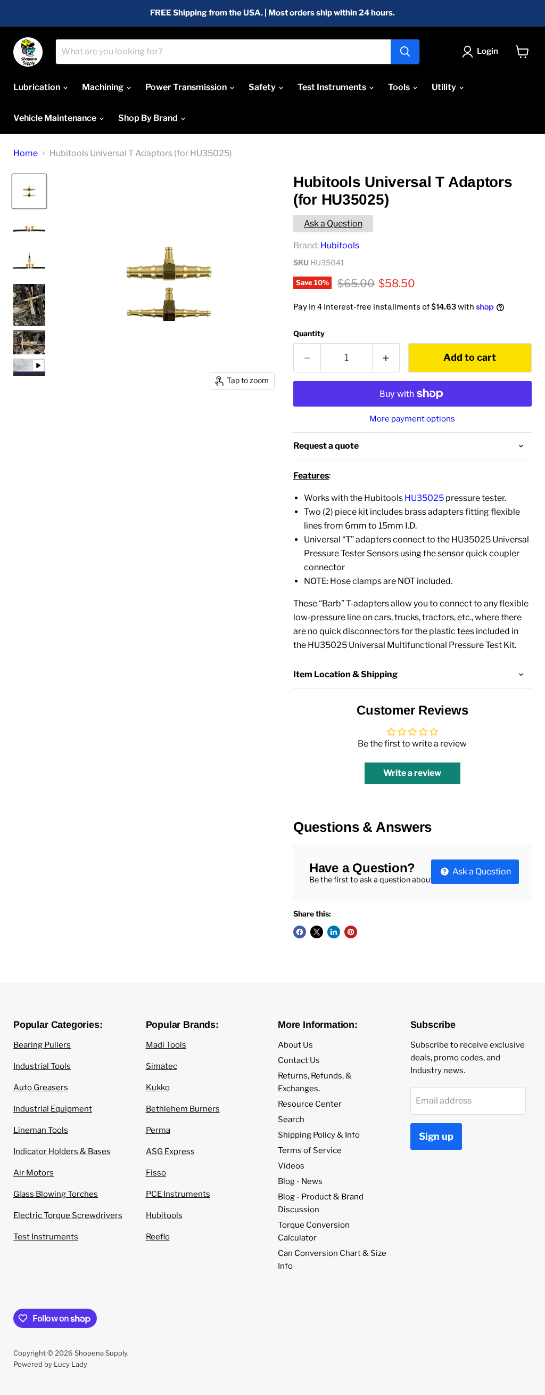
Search (291, 1119)
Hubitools (339, 245)
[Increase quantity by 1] (386, 357)
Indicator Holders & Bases (62, 1151)
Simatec (161, 1066)
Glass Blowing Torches (55, 1194)
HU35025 (424, 498)
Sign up (436, 1136)
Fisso (156, 1173)
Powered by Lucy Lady (50, 1364)
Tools (399, 87)
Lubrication (37, 87)
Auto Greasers (40, 1087)
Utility (445, 87)
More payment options (412, 419)
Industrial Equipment (52, 1109)
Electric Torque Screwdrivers (67, 1215)
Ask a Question (333, 223)
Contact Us (299, 1060)
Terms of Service (310, 1150)
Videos (291, 1166)
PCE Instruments (178, 1194)
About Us (295, 1045)
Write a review (412, 773)
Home (25, 153)
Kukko (158, 1087)
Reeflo (158, 1237)
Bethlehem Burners (183, 1109)
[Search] (405, 51)
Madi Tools (166, 1045)
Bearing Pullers (42, 1045)
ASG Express (170, 1151)
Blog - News (300, 1181)
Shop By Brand (148, 118)
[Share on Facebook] (299, 932)
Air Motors (33, 1173)
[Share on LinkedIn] (333, 932)
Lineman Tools (40, 1130)
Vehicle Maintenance (55, 118)
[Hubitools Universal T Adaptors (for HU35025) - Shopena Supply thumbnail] (29, 191)
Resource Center (310, 1104)
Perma (158, 1130)
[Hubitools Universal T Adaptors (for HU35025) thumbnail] (29, 368)
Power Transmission (186, 87)
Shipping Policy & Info (319, 1135)
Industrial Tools (42, 1066)
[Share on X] (316, 932)
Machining (103, 87)
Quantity (309, 333)
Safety (263, 87)
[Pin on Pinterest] (350, 932)
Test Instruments (333, 87)
